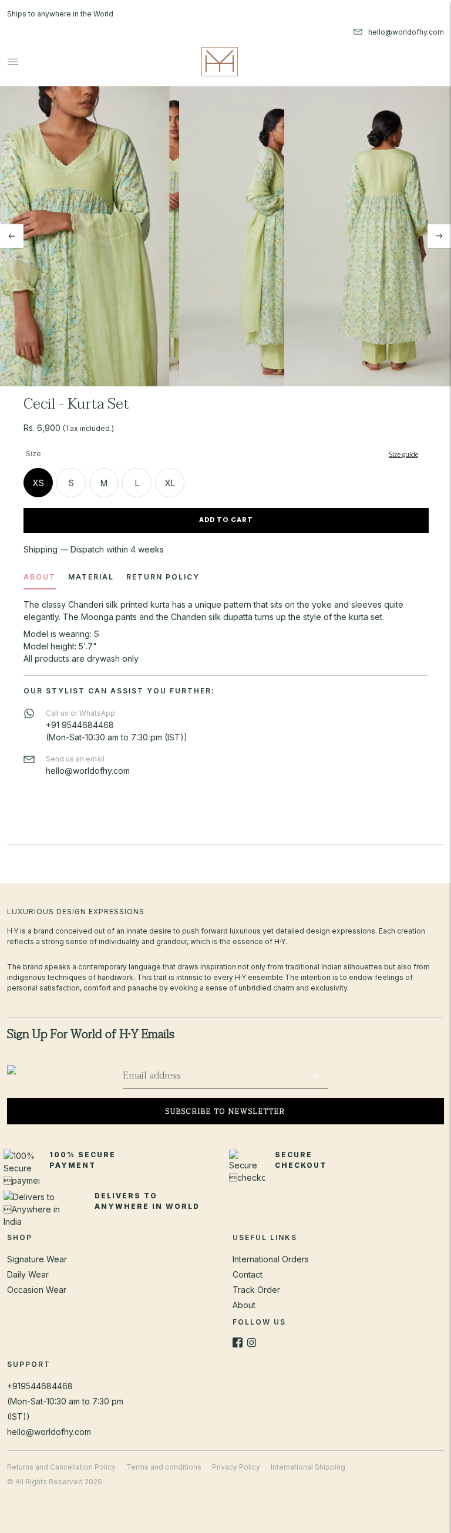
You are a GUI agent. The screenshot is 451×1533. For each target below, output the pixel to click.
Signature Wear (37, 1259)
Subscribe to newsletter (225, 1111)
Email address (155, 1063)
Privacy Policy (236, 1467)
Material (91, 576)
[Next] (439, 236)
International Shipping (308, 1467)
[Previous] (11, 236)
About (39, 576)
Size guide (403, 454)
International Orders (271, 1259)
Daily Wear (28, 1274)
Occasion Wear (36, 1290)
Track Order (256, 1290)
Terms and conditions (163, 1467)
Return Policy (163, 576)
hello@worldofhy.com (49, 1432)
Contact (247, 1274)
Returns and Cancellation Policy (61, 1467)
